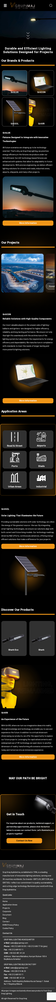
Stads (41, 466)
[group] (23, 273)
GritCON (41, 92)
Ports (15, 466)
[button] (5, 5)
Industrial (41, 486)
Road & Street (14, 445)
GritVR (41, 123)
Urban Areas (14, 486)
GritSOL (15, 123)
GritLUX (14, 92)
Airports (41, 445)
